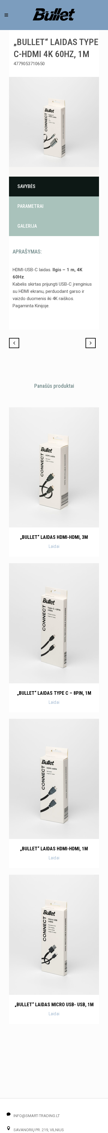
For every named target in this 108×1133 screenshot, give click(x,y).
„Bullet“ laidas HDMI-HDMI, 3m (54, 537)
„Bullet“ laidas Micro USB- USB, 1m (54, 1004)
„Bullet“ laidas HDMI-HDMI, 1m (54, 849)
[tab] (54, 186)
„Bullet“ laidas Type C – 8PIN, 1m (54, 693)
